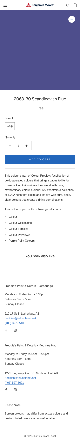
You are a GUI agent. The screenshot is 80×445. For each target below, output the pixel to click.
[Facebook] (6, 330)
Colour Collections (20, 222)
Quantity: (10, 137)
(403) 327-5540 (14, 323)
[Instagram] (15, 330)
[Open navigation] (5, 5)
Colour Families (19, 228)
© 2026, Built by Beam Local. (40, 436)
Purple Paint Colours (22, 240)
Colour (13, 216)
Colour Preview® (19, 234)
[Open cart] (75, 5)
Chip (10, 126)
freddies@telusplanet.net (20, 318)
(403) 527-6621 (14, 382)
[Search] (68, 5)
